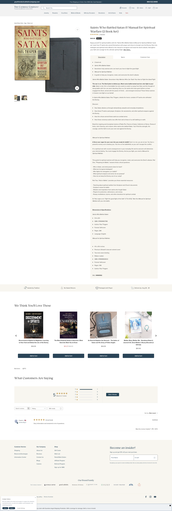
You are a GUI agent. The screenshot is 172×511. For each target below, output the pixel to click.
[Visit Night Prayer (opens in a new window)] (119, 485)
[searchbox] (20, 408)
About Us (39, 450)
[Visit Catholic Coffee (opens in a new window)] (49, 485)
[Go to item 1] (17, 98)
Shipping (17, 450)
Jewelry (46, 13)
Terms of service (48, 497)
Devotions (101, 13)
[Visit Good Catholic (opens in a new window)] (63, 485)
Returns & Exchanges (21, 454)
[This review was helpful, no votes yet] (152, 429)
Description (101, 57)
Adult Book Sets (18, 23)
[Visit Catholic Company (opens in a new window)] (36, 485)
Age (25, 23)
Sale (127, 13)
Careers (39, 464)
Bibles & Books (75, 13)
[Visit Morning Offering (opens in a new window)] (77, 485)
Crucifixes (64, 13)
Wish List (57, 454)
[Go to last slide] (16, 335)
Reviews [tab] (17, 368)
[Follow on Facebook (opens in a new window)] (146, 497)
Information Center (20, 457)
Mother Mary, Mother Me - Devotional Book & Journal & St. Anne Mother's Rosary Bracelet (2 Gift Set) (138, 342)
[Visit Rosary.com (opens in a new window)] (91, 485)
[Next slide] (156, 335)
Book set (30, 23)
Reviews (39, 454)
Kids (120, 13)
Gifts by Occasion (89, 13)
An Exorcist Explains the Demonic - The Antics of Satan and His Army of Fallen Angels (103, 341)
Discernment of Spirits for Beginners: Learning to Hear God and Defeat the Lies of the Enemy (34, 341)
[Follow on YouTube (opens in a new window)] (155, 497)
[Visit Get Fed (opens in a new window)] (131, 485)
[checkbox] (77, 30)
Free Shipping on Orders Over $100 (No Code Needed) (86, 2)
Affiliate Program (59, 461)
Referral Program (59, 464)
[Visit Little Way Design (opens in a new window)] (139, 485)
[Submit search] (43, 8)
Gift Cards (57, 450)
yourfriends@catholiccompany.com (27, 2)
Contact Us (40, 457)
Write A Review (112, 394)
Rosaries (55, 13)
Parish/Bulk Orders (60, 457)
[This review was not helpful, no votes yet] (155, 429)
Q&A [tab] (24, 368)
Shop (56, 447)
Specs (123, 57)
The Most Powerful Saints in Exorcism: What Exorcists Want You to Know (68, 341)
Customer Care (145, 57)
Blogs (38, 461)
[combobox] (38, 408)
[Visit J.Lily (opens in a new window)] (105, 485)
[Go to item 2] (24, 98)
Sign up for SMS (59, 467)
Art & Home (112, 13)
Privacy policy (38, 497)
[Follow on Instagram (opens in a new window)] (150, 497)
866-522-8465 (152, 2)
